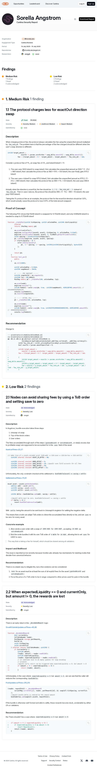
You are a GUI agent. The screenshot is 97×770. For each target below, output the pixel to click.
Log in (81, 4)
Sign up (91, 4)
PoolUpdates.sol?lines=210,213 (18, 683)
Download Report (87, 19)
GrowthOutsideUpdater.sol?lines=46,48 (21, 627)
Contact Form (66, 756)
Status (65, 760)
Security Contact (55, 760)
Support (44, 760)
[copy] (88, 153)
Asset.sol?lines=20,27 (14, 449)
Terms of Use (42, 756)
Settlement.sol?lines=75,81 (16, 478)
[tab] (19, 4)
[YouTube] (92, 760)
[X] (81, 760)
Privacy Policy (54, 756)
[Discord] (87, 760)
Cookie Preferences (54, 765)
